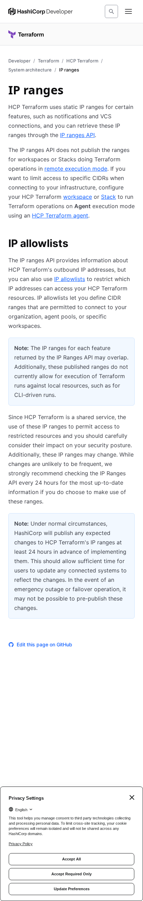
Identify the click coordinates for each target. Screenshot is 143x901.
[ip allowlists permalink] (75, 244)
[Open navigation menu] (128, 11)
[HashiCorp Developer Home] (40, 11)
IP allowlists (69, 278)
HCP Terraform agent (60, 215)
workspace (77, 196)
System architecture (30, 70)
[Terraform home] (26, 34)
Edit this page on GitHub (44, 644)
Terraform (48, 60)
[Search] (111, 11)
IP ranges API (77, 134)
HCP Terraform (82, 60)
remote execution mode (75, 168)
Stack (108, 196)
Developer (19, 60)
